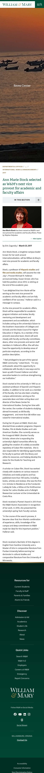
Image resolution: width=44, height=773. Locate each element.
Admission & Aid (22, 617)
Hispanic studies (28, 269)
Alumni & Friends (22, 600)
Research (22, 630)
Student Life (22, 626)
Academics (22, 622)
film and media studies (12, 273)
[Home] (17, 4)
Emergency (22, 674)
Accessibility (22, 764)
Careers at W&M (22, 669)
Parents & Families (22, 595)
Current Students (22, 587)
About (22, 635)
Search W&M (22, 656)
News (22, 639)
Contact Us (22, 740)
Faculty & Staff (22, 591)
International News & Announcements (20, 170)
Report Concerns (22, 678)
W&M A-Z (22, 661)
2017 (4, 173)
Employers (22, 665)
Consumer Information (22, 768)
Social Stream (22, 725)
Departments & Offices (13, 167)
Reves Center (22, 85)
